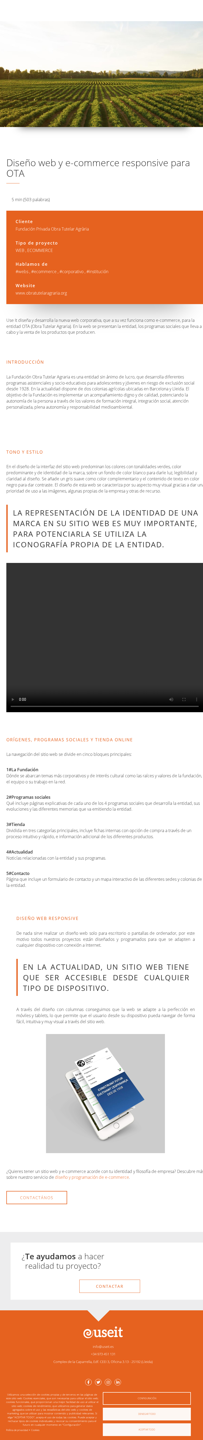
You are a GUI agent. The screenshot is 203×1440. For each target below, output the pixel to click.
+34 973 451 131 (103, 1354)
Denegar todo (147, 1413)
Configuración (147, 1398)
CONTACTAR (109, 1286)
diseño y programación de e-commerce (92, 1177)
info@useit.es (103, 1346)
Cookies (35, 1430)
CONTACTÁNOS (36, 1197)
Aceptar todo (147, 1429)
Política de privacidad (17, 1430)
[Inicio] (103, 1331)
